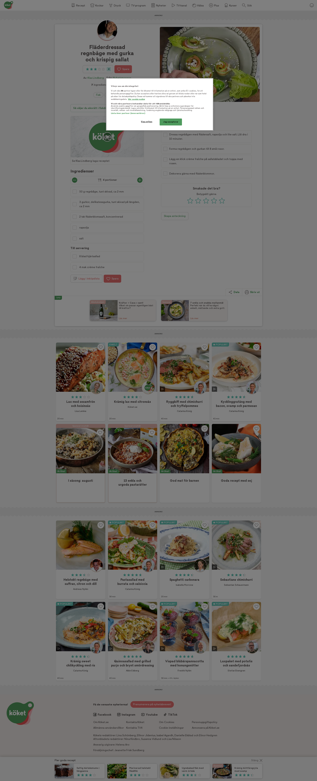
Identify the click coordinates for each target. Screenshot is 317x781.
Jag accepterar (170, 122)
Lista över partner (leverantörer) (128, 113)
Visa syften (146, 122)
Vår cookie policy (136, 99)
